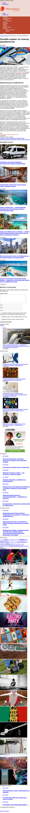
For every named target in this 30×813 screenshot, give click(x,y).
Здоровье (6, 19)
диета (7, 544)
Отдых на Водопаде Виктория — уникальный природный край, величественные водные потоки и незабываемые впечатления (16, 346)
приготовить (26, 545)
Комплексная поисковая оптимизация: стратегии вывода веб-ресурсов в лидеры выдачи (15, 410)
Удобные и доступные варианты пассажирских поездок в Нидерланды (12, 162)
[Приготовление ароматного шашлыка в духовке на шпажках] (13, 611)
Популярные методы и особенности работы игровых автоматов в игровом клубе (14, 379)
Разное (5, 28)
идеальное (12, 544)
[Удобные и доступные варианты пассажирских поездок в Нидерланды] (13, 159)
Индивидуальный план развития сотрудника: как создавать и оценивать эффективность (15, 365)
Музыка (7, 31)
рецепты (1, 547)
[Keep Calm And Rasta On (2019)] (13, 721)
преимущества (18, 546)
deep (10, 539)
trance (23, 542)
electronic (17, 539)
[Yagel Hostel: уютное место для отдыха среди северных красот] (13, 182)
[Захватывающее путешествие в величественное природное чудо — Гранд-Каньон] (13, 768)
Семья (5, 26)
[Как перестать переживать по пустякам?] (13, 690)
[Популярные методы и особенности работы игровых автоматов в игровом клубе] (10, 377)
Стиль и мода (7, 27)
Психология (9, 20)
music (2, 542)
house (22, 539)
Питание (5, 23)
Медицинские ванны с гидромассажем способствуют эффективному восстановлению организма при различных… (15, 395)
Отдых (5, 22)
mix (26, 539)
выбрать (2, 544)
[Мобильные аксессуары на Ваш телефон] (13, 642)
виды (27, 542)
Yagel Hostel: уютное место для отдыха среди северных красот (13, 185)
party (7, 542)
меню (20, 544)
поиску (16, 134)
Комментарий (4, 293)
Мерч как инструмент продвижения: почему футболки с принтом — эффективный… (14, 424)
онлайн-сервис (11, 134)
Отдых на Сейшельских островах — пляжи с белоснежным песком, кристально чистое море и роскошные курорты (15, 233)
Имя (1, 305)
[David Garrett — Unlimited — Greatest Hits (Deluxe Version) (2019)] (13, 564)
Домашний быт (7, 18)
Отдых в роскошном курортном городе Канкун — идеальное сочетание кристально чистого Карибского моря (14, 280)
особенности (4, 546)
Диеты (5, 24)
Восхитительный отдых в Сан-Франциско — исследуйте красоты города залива (15, 256)
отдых (10, 546)
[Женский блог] (10, 11)
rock (12, 542)
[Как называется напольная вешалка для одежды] (13, 752)
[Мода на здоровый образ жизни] (13, 595)
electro (13, 539)
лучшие (17, 544)
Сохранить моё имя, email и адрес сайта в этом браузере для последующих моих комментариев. (13, 313)
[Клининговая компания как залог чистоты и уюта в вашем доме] (13, 580)
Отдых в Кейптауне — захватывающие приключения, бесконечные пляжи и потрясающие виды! (13, 209)
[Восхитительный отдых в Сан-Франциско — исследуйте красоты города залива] (13, 253)
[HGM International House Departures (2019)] (13, 627)
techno (19, 542)
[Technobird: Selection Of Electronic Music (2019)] (13, 784)
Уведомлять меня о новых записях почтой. (13, 319)
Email (2, 307)
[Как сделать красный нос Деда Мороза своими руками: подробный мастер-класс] (13, 705)
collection (2, 539)
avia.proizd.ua (21, 72)
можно (23, 544)
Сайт (1, 310)
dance (6, 540)
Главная (2, 35)
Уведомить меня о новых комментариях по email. (14, 316)
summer (14, 542)
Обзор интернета (10, 29)
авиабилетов (3, 134)
